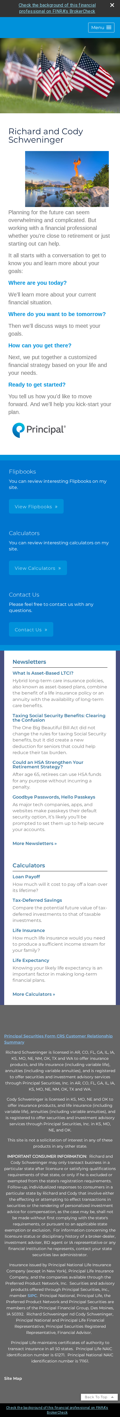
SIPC (32, 1295)
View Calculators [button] (35, 568)
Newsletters (29, 661)
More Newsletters (35, 843)
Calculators (29, 865)
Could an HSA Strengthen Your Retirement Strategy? (48, 764)
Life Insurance (29, 930)
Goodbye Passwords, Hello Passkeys (54, 797)
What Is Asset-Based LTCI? (43, 673)
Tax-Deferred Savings (37, 900)
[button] (101, 27)
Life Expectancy (31, 960)
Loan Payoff (26, 876)
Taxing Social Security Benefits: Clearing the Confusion (59, 718)
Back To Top (97, 1397)
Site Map (13, 1378)
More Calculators (34, 994)
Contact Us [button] (28, 629)
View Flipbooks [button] (33, 506)
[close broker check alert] (112, 5)
